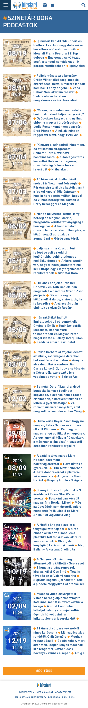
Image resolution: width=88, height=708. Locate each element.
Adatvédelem (63, 692)
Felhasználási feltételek (30, 697)
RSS (64, 697)
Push (72, 697)
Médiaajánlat (45, 692)
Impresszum (27, 692)
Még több (44, 671)
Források (54, 697)
